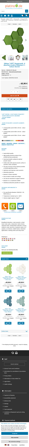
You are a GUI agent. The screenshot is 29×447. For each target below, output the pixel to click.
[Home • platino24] (14, 6)
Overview (15, 24)
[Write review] (14, 99)
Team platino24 (8, 409)
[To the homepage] (5, 15)
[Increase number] (17, 91)
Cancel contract (14, 364)
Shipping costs (24, 88)
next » (20, 24)
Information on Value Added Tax (12, 378)
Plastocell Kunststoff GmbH (15, 71)
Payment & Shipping (9, 395)
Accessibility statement (10, 398)
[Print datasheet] (11, 99)
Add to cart (14, 95)
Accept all (14, 433)
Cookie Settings (8, 384)
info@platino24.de (18, 1)
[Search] (26, 11)
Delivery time (7, 401)
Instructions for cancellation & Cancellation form (15, 372)
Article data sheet (7, 253)
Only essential (14, 437)
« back (9, 24)
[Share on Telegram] (20, 99)
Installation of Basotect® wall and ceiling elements (14, 412)
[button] (12, 15)
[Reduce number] (11, 91)
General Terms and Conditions (11, 368)
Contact (6, 406)
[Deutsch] (5, 445)
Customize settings (15, 441)
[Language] (8, 15)
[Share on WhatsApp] (17, 99)
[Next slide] (26, 40)
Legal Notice (7, 381)
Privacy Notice (7, 375)
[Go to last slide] (3, 40)
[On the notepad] (8, 99)
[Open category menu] (1, 15)
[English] (8, 445)
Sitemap (6, 403)
